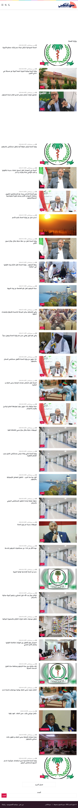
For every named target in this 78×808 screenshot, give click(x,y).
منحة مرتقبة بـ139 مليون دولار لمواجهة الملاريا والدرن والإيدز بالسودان (20, 407)
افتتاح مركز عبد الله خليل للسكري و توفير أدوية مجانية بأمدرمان (19, 596)
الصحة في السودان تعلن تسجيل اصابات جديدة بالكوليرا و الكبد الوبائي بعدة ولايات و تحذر (19, 171)
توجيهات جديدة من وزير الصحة (27, 524)
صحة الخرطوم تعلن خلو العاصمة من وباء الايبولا (22, 288)
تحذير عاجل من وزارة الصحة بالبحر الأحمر (24, 217)
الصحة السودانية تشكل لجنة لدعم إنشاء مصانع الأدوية (20, 47)
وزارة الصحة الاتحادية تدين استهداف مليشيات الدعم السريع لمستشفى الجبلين (20, 761)
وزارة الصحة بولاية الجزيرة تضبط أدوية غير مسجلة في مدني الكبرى (20, 72)
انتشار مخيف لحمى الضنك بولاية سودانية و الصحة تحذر (19, 690)
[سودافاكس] (67, 5)
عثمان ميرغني (31, 711)
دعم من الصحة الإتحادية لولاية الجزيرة (25, 571)
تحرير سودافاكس (31, 45)
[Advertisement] (62, 24)
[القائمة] (2, 5)
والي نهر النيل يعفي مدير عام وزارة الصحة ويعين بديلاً (19, 335)
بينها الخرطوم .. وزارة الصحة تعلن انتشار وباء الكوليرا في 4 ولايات (20, 265)
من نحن (21, 804)
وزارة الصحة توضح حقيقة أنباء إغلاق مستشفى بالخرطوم (19, 146)
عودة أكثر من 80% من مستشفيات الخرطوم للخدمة (21, 548)
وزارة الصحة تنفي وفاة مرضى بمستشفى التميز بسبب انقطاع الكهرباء (20, 454)
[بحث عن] (6, 5)
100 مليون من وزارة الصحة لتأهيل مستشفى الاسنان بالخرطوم (20, 360)
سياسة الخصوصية (12, 804)
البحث (39, 792)
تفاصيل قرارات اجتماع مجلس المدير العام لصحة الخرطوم (19, 94)
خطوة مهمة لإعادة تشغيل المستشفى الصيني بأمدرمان (22, 502)
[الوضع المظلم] (9, 5)
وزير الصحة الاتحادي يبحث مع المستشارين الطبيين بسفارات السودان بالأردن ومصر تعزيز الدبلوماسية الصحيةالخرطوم (21, 196)
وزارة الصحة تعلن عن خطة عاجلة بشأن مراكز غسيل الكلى (21, 242)
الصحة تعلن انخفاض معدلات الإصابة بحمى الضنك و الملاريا (21, 384)
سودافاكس (48, 804)
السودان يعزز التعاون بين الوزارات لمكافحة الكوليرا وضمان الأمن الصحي (21, 643)
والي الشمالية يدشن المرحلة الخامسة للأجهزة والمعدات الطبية (19, 313)
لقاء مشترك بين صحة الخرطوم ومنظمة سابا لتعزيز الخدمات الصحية (21, 667)
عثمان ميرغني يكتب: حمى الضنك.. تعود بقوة (23, 713)
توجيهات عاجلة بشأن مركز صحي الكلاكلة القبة (22, 430)
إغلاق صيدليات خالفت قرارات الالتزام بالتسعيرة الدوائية (19, 619)
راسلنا (4, 804)
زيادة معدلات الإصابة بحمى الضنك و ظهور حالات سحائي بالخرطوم (21, 738)
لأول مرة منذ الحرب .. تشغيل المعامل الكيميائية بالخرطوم (22, 478)
